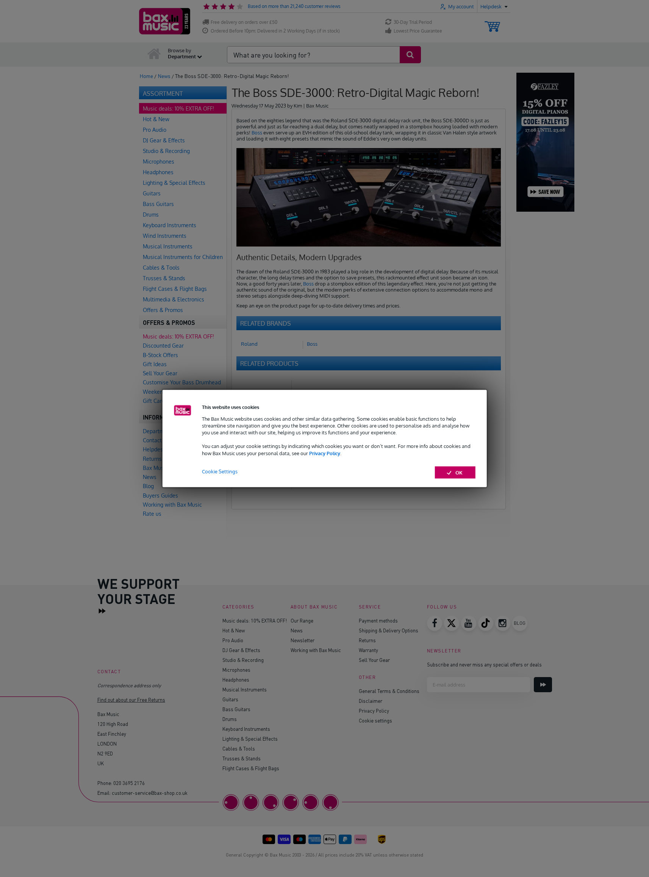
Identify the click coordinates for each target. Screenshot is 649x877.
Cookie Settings (220, 471)
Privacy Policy (324, 453)
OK (459, 472)
